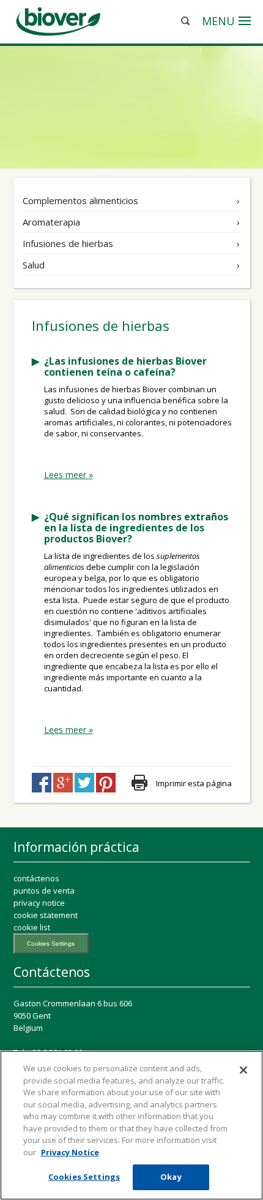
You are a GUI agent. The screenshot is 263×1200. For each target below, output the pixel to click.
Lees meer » (68, 474)
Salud (34, 265)
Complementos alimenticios (80, 200)
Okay (171, 1176)
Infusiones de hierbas (68, 243)
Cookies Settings (51, 943)
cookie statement (45, 915)
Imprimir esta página (194, 783)
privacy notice (39, 902)
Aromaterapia (51, 222)
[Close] (243, 1070)
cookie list (31, 927)
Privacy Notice (70, 1152)
